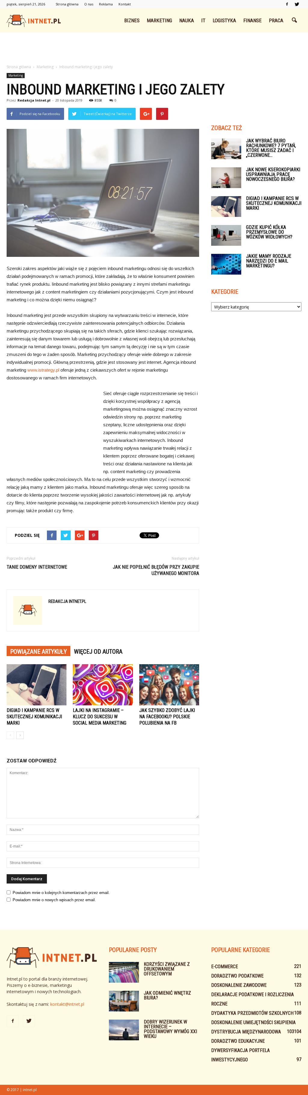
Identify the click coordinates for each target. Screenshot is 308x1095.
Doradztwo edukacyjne (238, 1041)
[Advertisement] (154, 49)
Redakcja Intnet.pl (34, 100)
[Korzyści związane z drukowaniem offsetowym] (124, 972)
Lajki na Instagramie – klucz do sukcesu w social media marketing (99, 716)
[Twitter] (296, 4)
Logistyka (224, 20)
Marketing (159, 20)
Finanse (252, 20)
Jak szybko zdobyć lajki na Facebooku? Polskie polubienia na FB (167, 716)
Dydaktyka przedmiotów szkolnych (252, 1013)
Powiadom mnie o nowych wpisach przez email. (54, 900)
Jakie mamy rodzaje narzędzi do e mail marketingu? (268, 261)
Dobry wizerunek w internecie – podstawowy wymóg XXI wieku (170, 1029)
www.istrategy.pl (43, 370)
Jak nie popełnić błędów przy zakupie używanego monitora (156, 570)
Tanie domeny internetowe (37, 567)
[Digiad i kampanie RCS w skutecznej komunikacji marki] (36, 684)
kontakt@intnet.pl (67, 1004)
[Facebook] (286, 4)
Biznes (132, 20)
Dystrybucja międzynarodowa (246, 1032)
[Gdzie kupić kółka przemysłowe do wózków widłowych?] (226, 235)
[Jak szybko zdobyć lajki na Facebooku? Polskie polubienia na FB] (169, 684)
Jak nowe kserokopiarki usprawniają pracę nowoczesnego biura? (273, 174)
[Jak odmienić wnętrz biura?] (124, 1001)
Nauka (186, 20)
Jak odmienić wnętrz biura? (167, 995)
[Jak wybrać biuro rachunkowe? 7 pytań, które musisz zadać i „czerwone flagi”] (226, 148)
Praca (276, 20)
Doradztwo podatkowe (237, 976)
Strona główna (67, 4)
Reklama (106, 4)
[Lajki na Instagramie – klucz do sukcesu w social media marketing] (103, 684)
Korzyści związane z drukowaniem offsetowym (167, 969)
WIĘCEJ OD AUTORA (98, 651)
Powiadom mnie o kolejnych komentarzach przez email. (61, 892)
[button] (294, 20)
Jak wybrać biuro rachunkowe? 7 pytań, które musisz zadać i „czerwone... (271, 148)
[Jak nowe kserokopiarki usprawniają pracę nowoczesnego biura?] (226, 177)
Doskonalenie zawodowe (238, 985)
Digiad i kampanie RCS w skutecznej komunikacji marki (34, 716)
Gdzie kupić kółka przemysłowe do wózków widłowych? (269, 232)
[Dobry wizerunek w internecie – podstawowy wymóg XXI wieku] (124, 1030)
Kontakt (125, 4)
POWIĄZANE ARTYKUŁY (38, 651)
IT (203, 20)
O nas (88, 4)
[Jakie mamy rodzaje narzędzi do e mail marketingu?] (226, 264)
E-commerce (224, 966)
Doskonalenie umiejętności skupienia (253, 1022)
